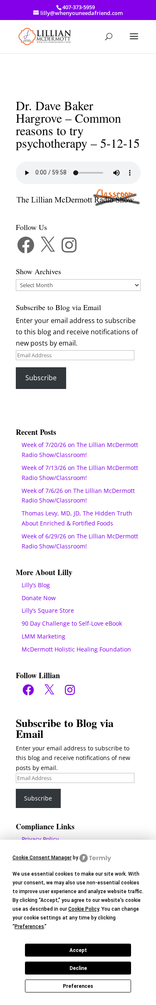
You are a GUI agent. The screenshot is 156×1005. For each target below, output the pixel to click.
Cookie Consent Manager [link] (42, 858)
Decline (78, 968)
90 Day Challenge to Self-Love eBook (72, 623)
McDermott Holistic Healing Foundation (76, 649)
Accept (78, 950)
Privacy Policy (40, 839)
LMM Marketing (43, 636)
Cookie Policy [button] (83, 909)
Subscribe (41, 377)
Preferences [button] (29, 926)
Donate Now (39, 598)
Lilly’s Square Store (48, 610)
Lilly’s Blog (36, 585)
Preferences (78, 986)
